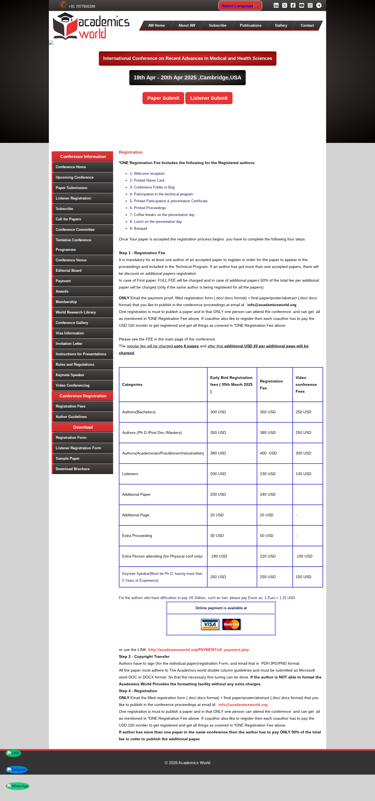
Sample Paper (68, 458)
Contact (307, 25)
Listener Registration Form (78, 448)
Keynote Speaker (70, 375)
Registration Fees (70, 406)
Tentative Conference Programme (73, 245)
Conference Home (71, 167)
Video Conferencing (72, 385)
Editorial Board (69, 270)
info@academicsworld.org (243, 704)
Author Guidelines (71, 417)
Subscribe (217, 25)
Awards (62, 291)
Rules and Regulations (75, 364)
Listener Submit (209, 98)
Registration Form (71, 438)
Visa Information (70, 333)
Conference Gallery (72, 323)
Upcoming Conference (75, 177)
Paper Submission (71, 188)
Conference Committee (75, 230)
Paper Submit (163, 98)
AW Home (156, 25)
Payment (63, 281)
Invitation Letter (69, 344)
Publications (250, 25)
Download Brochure (72, 469)
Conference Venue (71, 260)
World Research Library (76, 312)
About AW (186, 25)
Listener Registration (73, 198)
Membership (66, 302)
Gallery (281, 25)
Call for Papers (68, 219)
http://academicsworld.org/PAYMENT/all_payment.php (198, 649)
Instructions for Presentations (81, 354)
